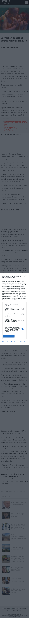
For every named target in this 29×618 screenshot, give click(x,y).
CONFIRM (9, 336)
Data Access (14, 341)
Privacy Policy (23, 341)
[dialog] (14, 309)
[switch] (23, 309)
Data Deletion (5, 341)
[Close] (25, 276)
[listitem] (14, 305)
